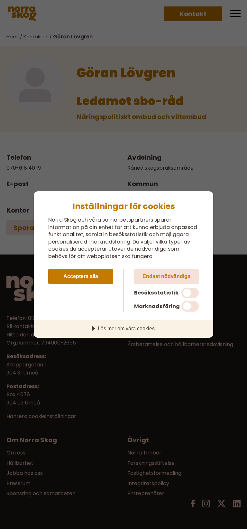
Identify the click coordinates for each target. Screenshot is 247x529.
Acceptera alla (80, 276)
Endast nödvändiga (166, 276)
